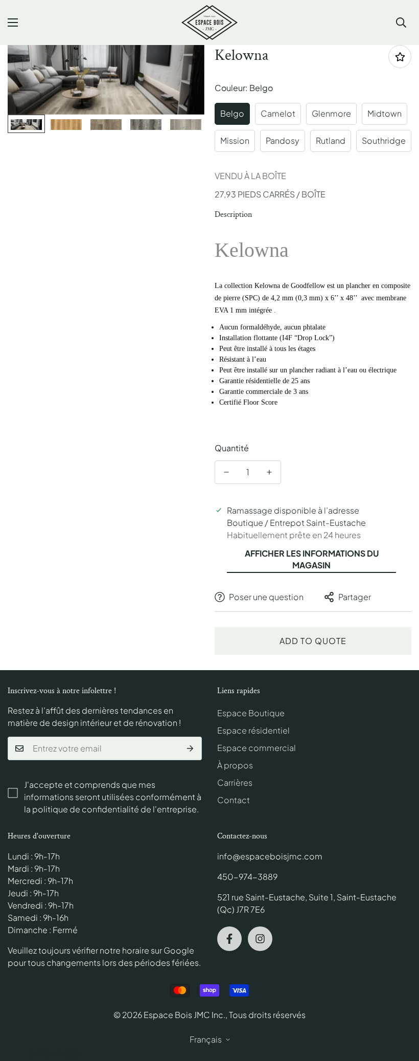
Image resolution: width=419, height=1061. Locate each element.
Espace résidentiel (253, 730)
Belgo (232, 113)
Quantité (232, 448)
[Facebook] (229, 938)
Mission (234, 140)
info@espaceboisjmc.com (269, 856)
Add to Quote (313, 640)
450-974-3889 (247, 876)
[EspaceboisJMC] (209, 22)
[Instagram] (260, 938)
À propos (235, 765)
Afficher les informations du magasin (312, 559)
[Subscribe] (190, 748)
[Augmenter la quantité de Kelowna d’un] (269, 472)
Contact (233, 799)
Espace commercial (256, 747)
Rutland (330, 140)
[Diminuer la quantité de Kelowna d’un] (226, 472)
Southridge (384, 140)
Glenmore (331, 113)
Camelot (278, 113)
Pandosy (282, 140)
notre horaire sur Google (147, 950)
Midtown (384, 113)
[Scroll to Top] (399, 1005)
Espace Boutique (251, 713)
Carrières (234, 782)
